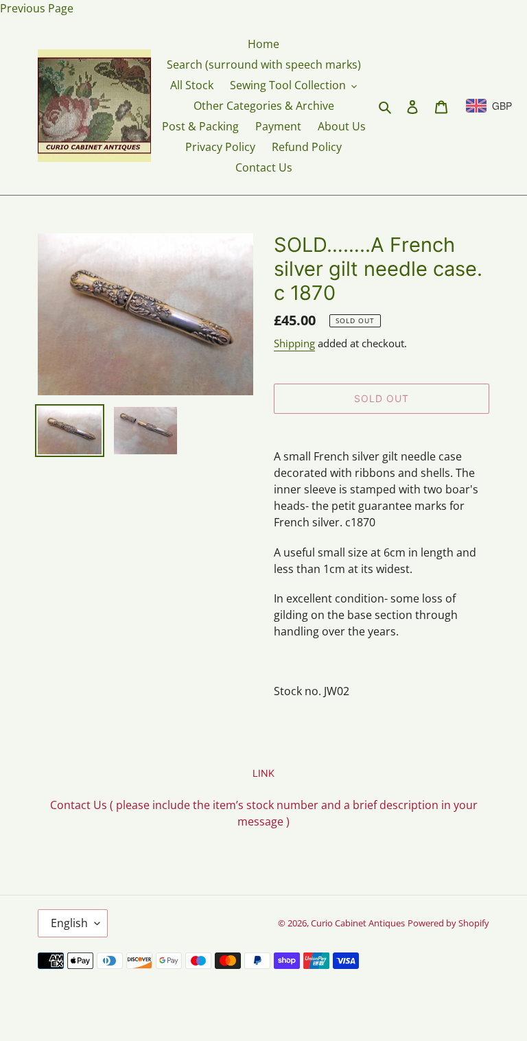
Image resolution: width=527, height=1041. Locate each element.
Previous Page (36, 8)
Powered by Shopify (448, 923)
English (69, 923)
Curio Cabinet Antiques (358, 923)
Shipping (294, 343)
